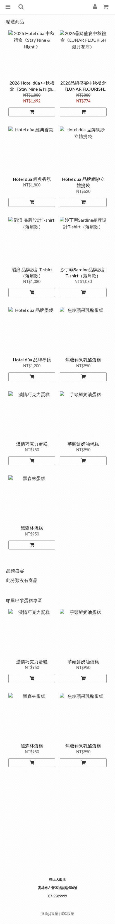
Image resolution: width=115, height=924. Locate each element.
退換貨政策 (49, 914)
